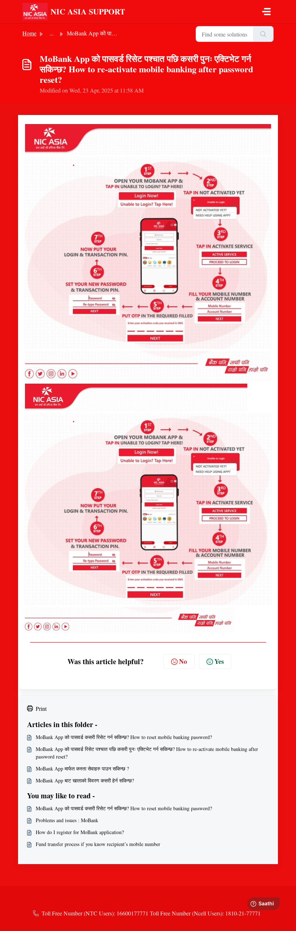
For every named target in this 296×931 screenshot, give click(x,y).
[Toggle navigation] (266, 11)
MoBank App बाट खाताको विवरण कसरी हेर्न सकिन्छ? (85, 780)
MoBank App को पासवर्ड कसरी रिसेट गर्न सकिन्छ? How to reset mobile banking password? (124, 737)
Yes (219, 661)
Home (29, 33)
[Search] (263, 34)
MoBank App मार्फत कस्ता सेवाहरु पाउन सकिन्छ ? (82, 768)
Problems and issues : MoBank (67, 820)
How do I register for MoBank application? (80, 832)
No (183, 661)
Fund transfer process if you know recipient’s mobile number (98, 844)
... (51, 33)
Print (41, 708)
